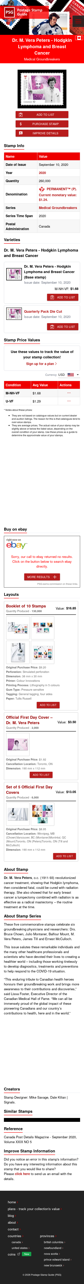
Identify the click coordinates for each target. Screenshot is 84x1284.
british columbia (53, 1242)
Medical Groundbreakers (58, 207)
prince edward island (57, 1259)
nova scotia (51, 1254)
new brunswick (53, 1265)
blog (11, 1215)
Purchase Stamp (45, 124)
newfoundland (52, 1248)
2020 (42, 172)
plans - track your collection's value (34, 1208)
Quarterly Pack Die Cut (43, 311)
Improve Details (45, 133)
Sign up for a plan (40, 363)
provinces (47, 1235)
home (12, 1201)
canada (16, 1242)
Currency (51, 375)
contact (13, 1229)
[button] (69, 393)
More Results (38, 577)
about (12, 1222)
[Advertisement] (42, 480)
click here (22, 1173)
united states (20, 1248)
